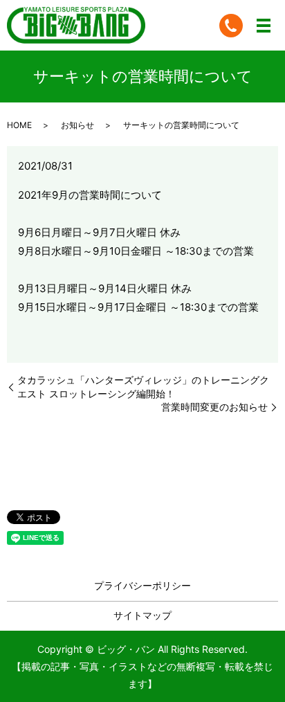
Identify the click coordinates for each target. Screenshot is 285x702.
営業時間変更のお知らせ (214, 407)
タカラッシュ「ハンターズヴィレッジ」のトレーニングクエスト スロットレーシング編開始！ (143, 386)
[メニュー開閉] (263, 26)
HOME (19, 125)
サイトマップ (142, 615)
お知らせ (77, 125)
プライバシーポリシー (142, 585)
